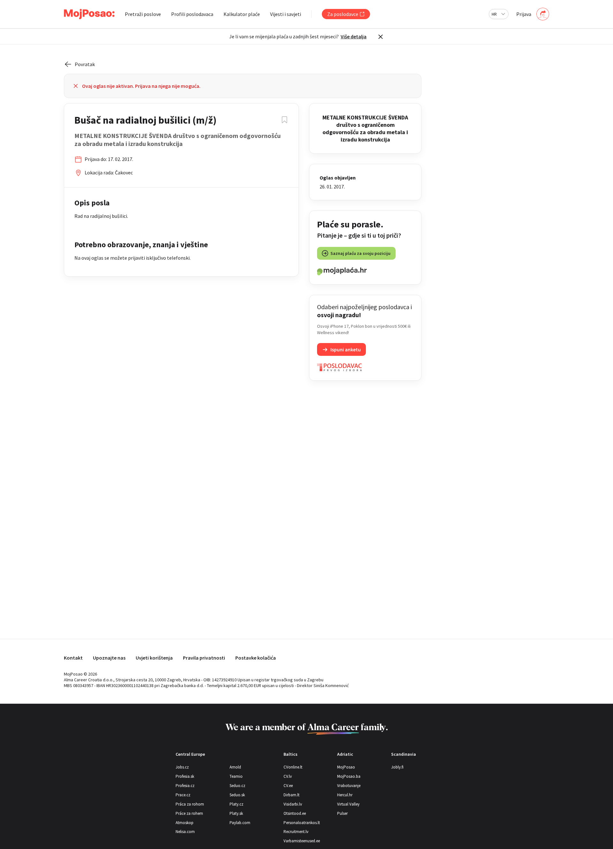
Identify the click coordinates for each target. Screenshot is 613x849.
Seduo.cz (237, 785)
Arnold (235, 767)
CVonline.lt (293, 767)
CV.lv (288, 776)
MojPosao (346, 767)
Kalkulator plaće (241, 14)
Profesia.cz (185, 785)
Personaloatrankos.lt (302, 822)
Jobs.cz (182, 767)
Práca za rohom (190, 804)
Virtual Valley (348, 804)
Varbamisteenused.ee (302, 841)
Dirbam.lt (291, 795)
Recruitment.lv (296, 831)
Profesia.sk (185, 776)
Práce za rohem (189, 813)
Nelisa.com (185, 831)
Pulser (342, 813)
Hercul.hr (344, 795)
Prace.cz (183, 795)
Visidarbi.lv (293, 804)
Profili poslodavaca (192, 14)
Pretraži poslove (143, 14)
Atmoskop (184, 822)
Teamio (236, 776)
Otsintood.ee (295, 813)
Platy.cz (236, 804)
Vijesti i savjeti (285, 14)
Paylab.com (240, 822)
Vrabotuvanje (348, 785)
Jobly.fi (397, 767)
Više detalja (354, 36)
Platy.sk (236, 813)
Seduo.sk (237, 795)
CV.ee (288, 785)
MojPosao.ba (348, 776)
